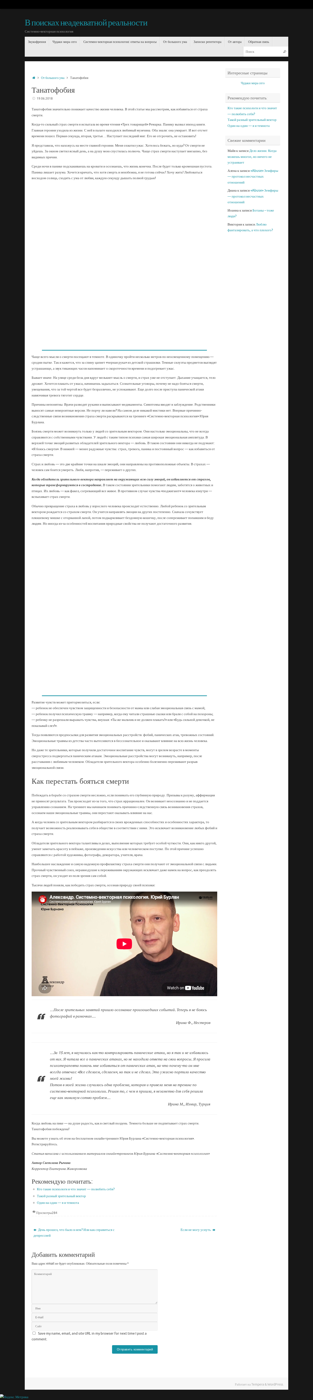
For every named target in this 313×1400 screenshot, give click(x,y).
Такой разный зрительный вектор (61, 1196)
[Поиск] (284, 51)
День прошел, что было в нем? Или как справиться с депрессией (74, 1233)
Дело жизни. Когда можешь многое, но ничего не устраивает (252, 157)
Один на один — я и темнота (58, 1203)
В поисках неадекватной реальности (86, 23)
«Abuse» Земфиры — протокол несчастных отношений (253, 177)
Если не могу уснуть (196, 1230)
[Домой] (34, 78)
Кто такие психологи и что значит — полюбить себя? (76, 1189)
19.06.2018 (45, 98)
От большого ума (52, 78)
